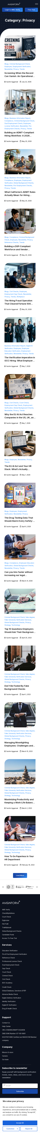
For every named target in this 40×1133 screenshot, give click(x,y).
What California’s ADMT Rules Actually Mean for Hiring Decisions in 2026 (19, 195)
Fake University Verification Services (17, 620)
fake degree (30, 617)
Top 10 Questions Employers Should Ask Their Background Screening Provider (19, 632)
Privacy (16, 69)
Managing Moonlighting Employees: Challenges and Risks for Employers (18, 745)
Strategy (7, 625)
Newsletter (8, 69)
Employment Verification (22, 66)
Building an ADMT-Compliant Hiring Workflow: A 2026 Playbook (19, 135)
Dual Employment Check (13, 123)
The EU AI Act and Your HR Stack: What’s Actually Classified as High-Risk (17, 469)
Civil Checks (14, 291)
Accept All (20, 1123)
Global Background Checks (23, 183)
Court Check (24, 403)
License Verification (11, 126)
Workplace (21, 297)
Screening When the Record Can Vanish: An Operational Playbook (18, 76)
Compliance (8, 121)
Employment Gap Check (13, 294)
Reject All (28, 1129)
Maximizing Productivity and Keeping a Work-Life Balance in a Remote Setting (19, 802)
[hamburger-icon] (36, 4)
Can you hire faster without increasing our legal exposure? (18, 575)
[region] (20, 1115)
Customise (10, 1129)
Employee (8, 66)
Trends (22, 69)
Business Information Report (19, 118)
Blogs (6, 64)
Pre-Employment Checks (22, 185)
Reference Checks (11, 242)
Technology (15, 625)
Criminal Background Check (19, 64)
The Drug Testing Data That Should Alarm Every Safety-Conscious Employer (18, 520)
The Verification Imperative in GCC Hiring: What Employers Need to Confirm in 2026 (19, 360)
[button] (20, 875)
